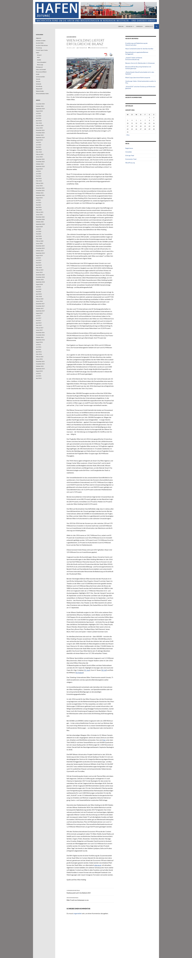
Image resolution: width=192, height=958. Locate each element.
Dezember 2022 (40, 159)
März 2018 (39, 296)
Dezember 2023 (40, 130)
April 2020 (39, 236)
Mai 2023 (38, 147)
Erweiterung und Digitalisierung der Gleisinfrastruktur (136, 44)
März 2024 (39, 123)
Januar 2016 (39, 359)
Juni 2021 (38, 202)
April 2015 (39, 378)
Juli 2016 (38, 344)
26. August (79, 672)
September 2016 (40, 340)
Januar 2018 (39, 301)
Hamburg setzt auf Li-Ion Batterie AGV (79, 892)
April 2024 (39, 120)
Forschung (39, 48)
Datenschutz (149, 26)
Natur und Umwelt (41, 69)
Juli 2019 (38, 258)
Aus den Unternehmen (42, 45)
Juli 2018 (38, 287)
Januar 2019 (39, 272)
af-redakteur (82, 48)
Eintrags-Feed (129, 155)
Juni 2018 (38, 289)
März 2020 (39, 238)
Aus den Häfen (71, 37)
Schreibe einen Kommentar (99, 48)
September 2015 (40, 368)
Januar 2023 (39, 157)
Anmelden (128, 152)
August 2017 (39, 313)
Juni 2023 (38, 144)
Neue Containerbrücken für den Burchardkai (139, 48)
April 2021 (39, 207)
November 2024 (40, 104)
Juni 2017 (38, 318)
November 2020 (40, 219)
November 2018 (40, 277)
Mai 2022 (38, 176)
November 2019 (40, 248)
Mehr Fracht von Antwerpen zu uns (78, 899)
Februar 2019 (39, 270)
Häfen (37, 52)
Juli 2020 (38, 229)
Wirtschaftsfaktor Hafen (42, 93)
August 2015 (39, 371)
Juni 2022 (38, 173)
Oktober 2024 (40, 106)
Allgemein (38, 38)
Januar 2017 (39, 330)
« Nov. (128, 135)
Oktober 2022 (40, 164)
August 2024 (39, 111)
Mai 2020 (38, 234)
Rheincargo (40, 64)
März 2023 (39, 152)
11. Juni (87, 670)
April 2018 (39, 294)
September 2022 (40, 166)
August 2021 (39, 197)
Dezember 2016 (40, 332)
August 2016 (39, 342)
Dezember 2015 (40, 361)
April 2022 (39, 178)
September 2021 (40, 195)
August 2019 (39, 255)
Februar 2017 (39, 327)
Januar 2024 (39, 128)
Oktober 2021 (40, 193)
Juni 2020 (38, 231)
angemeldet (78, 913)
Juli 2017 (38, 315)
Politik (37, 74)
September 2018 (40, 282)
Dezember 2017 (40, 303)
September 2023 (40, 137)
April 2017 (39, 323)
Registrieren (129, 148)
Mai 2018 (38, 291)
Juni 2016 (38, 347)
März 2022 (39, 181)
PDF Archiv (129, 26)
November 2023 (40, 132)
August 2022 (39, 169)
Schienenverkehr (40, 76)
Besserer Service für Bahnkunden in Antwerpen (140, 63)
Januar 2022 (39, 185)
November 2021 (40, 190)
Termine (38, 81)
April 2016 (39, 352)
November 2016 (40, 335)
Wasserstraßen (40, 91)
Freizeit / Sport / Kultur (42, 50)
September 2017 (40, 311)
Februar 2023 (39, 154)
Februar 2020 (39, 241)
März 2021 (39, 209)
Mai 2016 (38, 349)
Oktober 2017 (40, 308)
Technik (38, 79)
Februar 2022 (39, 183)
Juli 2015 (38, 373)
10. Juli (104, 670)
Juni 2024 (38, 116)
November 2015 (40, 364)
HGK (38, 57)
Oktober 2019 (40, 250)
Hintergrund (39, 67)
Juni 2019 (38, 260)
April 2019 (39, 265)
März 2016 (39, 354)
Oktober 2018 (40, 279)
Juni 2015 (38, 376)
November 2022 (40, 161)
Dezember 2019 (40, 246)
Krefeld (39, 60)
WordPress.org (130, 163)
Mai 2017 (38, 320)
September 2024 (40, 108)
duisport (39, 55)
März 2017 (39, 325)
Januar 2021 (39, 214)
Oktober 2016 (40, 337)
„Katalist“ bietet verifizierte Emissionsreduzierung (133, 58)
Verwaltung (39, 86)
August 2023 (39, 140)
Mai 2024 (38, 118)
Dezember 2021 (40, 188)
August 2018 (39, 284)
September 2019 (40, 253)
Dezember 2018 (40, 274)
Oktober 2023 (40, 135)
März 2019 (39, 267)
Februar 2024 (39, 125)
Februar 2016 (39, 356)
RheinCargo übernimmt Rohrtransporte (137, 77)
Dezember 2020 (40, 217)
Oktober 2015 (40, 366)
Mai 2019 (38, 262)
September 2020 (40, 224)
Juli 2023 (38, 142)
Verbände (38, 84)
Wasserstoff (39, 88)
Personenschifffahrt (41, 72)
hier (104, 740)
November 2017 (40, 306)
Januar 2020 (39, 243)
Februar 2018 (39, 299)
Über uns (120, 26)
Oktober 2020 (40, 222)
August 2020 (39, 226)
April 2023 (39, 149)
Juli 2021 (38, 200)
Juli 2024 (38, 113)
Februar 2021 (39, 212)
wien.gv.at (97, 865)
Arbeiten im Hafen (41, 40)
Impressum (139, 26)
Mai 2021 (38, 205)
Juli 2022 (38, 171)
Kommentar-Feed (130, 159)
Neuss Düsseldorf (41, 62)
